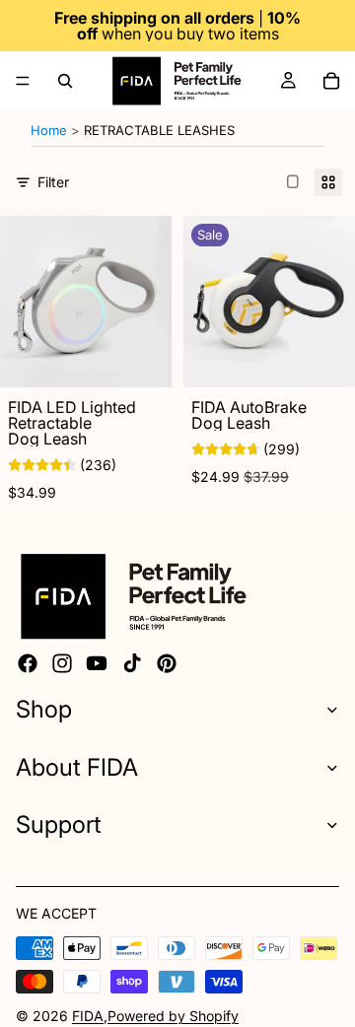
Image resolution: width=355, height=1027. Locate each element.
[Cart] (331, 81)
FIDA (88, 1015)
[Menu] (22, 80)
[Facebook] (27, 663)
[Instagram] (62, 663)
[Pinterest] (166, 663)
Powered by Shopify (173, 1015)
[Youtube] (96, 663)
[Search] (65, 81)
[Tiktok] (132, 663)
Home (49, 130)
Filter (53, 181)
